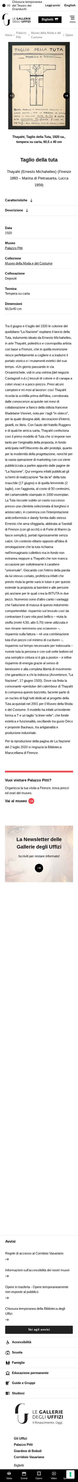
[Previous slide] (11, 95)
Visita (9, 1478)
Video (54, 1478)
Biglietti (19, 1465)
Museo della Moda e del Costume (28, 263)
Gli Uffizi (20, 1438)
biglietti (47, 19)
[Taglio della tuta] (16, 19)
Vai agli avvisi (39, 1329)
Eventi (24, 1478)
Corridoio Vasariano (29, 1457)
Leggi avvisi (52, 5)
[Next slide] (66, 95)
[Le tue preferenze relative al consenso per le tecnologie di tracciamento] (70, 1474)
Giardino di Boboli (28, 1451)
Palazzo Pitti (14, 248)
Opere (39, 1478)
